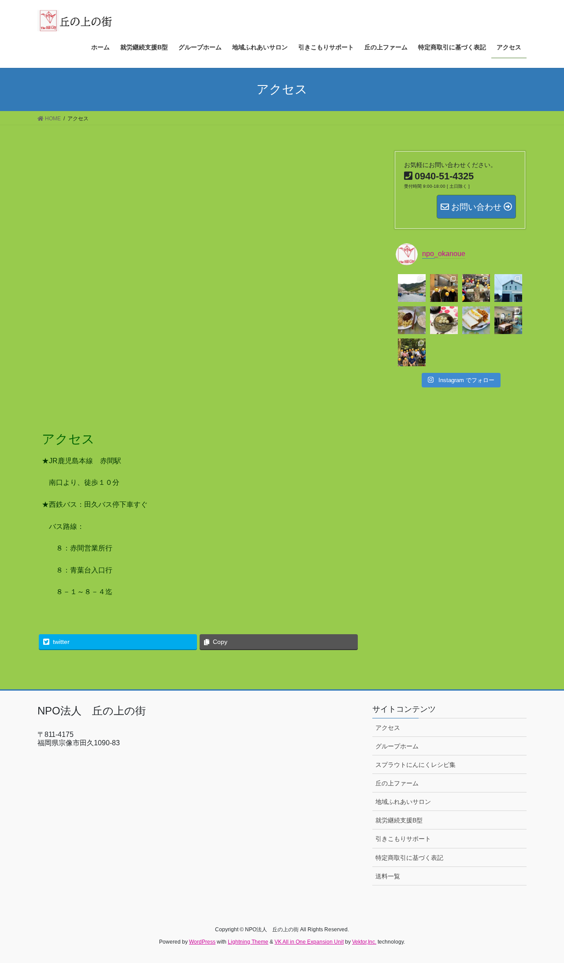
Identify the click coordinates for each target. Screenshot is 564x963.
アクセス (387, 727)
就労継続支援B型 (399, 820)
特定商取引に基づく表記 (409, 857)
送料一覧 (387, 876)
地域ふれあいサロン (403, 801)
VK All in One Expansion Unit (309, 942)
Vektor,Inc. (364, 942)
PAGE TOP (542, 926)
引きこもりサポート (403, 838)
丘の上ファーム (397, 783)
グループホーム (397, 746)
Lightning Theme (248, 942)
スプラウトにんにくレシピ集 (415, 764)
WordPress (202, 942)
